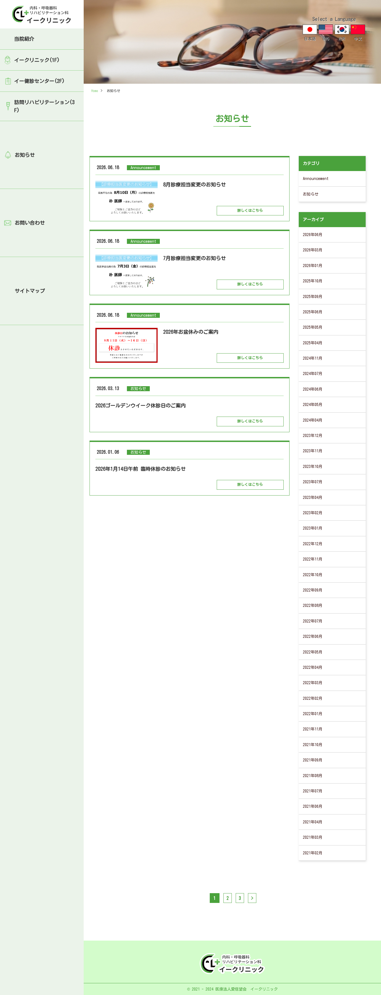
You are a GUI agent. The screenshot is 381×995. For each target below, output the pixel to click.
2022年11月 (312, 559)
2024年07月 (312, 374)
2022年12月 (312, 544)
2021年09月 (312, 760)
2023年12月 (312, 436)
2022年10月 (312, 575)
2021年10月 (312, 745)
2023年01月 (312, 528)
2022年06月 (312, 636)
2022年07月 (312, 621)
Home (94, 90)
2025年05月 (312, 327)
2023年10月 (312, 466)
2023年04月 (312, 497)
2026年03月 (312, 250)
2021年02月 (312, 853)
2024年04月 (312, 420)
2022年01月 (312, 714)
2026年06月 (312, 235)
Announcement (316, 179)
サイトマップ (30, 290)
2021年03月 (312, 837)
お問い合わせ (30, 222)
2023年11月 (312, 451)
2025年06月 (312, 312)
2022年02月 (312, 698)
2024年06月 (312, 389)
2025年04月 (312, 343)
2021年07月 (312, 791)
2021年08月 (312, 776)
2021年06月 (312, 806)
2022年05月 (312, 652)
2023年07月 (312, 482)
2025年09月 (312, 297)
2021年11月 (312, 729)
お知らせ (25, 154)
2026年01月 (312, 266)
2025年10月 (312, 281)
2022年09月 (312, 590)
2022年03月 (312, 683)
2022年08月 (312, 605)
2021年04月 (312, 822)
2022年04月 (312, 667)
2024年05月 (312, 405)
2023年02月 (312, 513)
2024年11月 (312, 358)
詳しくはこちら (250, 210)
